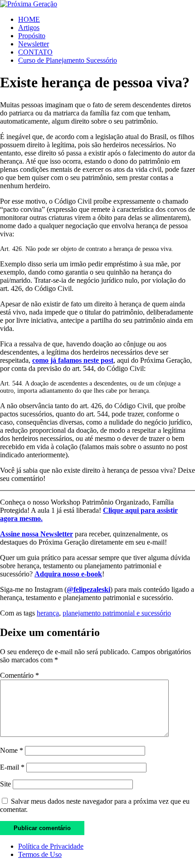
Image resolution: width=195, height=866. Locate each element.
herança (48, 613)
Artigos (28, 27)
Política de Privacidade (50, 846)
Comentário (19, 675)
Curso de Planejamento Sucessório (67, 60)
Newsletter (33, 44)
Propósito (31, 36)
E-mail (12, 767)
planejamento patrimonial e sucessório (117, 613)
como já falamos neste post (72, 360)
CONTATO (35, 52)
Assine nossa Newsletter (36, 534)
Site (5, 784)
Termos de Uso (40, 854)
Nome (11, 750)
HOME (29, 19)
